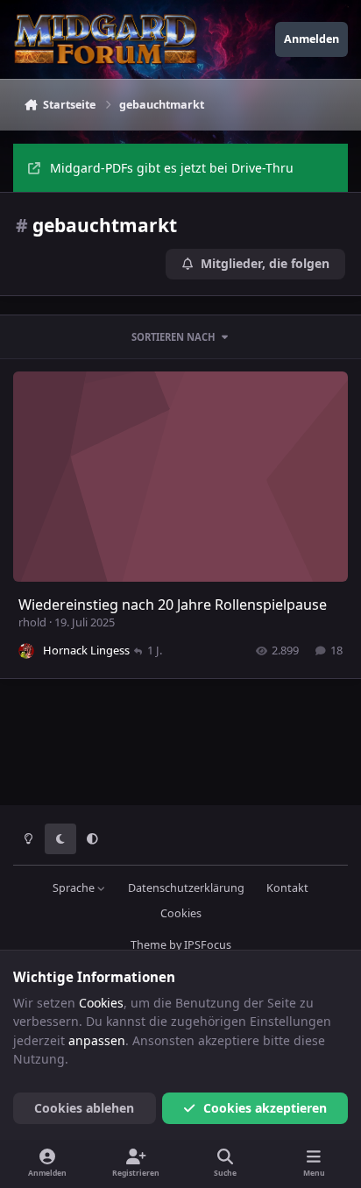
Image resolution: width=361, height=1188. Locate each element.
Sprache (75, 887)
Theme (148, 944)
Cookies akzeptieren (265, 1108)
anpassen (96, 1040)
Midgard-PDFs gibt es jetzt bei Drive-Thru (172, 167)
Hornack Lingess (86, 650)
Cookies (181, 913)
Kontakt (287, 887)
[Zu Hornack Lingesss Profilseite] (26, 651)
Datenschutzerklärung (186, 887)
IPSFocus (207, 944)
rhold (32, 622)
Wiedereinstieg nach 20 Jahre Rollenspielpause (172, 604)
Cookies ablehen (84, 1108)
